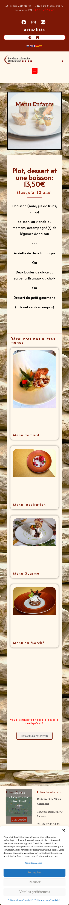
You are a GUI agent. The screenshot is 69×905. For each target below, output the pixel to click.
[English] (31, 45)
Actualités (34, 29)
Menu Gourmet (27, 573)
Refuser (35, 882)
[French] (34, 45)
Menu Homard (26, 435)
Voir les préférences (34, 892)
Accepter (35, 872)
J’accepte (19, 819)
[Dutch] (28, 45)
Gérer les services (33, 863)
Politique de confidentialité (20, 900)
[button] (63, 830)
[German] (37, 45)
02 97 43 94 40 (44, 10)
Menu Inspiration (29, 504)
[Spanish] (40, 45)
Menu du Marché (29, 642)
